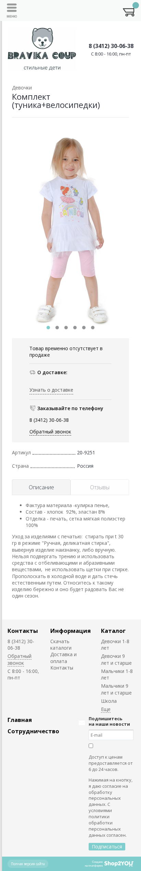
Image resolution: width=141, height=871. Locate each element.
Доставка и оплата (63, 657)
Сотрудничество (33, 731)
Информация (70, 631)
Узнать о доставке (51, 390)
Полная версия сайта (28, 863)
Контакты (23, 631)
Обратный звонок (50, 431)
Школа (109, 701)
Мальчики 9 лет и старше (116, 689)
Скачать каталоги (61, 644)
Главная (20, 720)
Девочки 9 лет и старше (116, 659)
